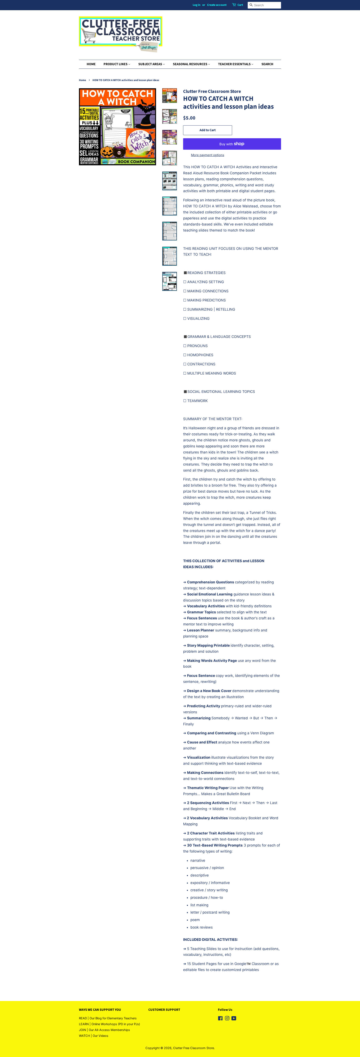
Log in (196, 5)
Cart (240, 5)
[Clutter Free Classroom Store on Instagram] (227, 1019)
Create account (216, 5)
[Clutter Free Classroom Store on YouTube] (233, 1019)
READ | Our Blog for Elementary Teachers (108, 1018)
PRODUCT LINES (116, 64)
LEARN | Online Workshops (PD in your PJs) (109, 1024)
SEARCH (267, 64)
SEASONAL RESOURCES (190, 64)
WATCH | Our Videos (93, 1035)
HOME (91, 64)
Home (82, 80)
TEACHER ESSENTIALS (234, 64)
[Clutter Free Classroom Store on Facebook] (220, 1019)
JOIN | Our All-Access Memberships (104, 1030)
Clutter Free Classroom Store (193, 1048)
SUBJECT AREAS (150, 64)
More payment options (207, 155)
